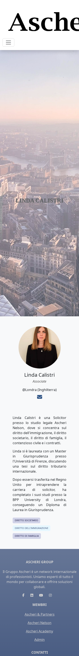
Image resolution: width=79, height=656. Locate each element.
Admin (39, 639)
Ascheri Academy (39, 631)
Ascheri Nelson (39, 622)
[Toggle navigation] (8, 42)
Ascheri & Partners (40, 614)
